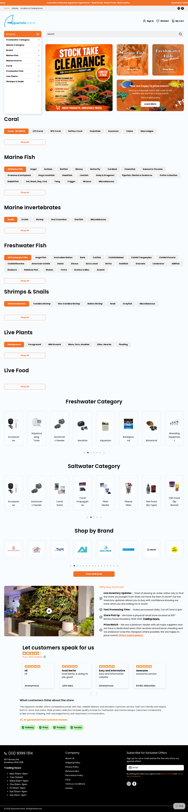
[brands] (13, 549)
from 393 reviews (32, 657)
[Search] (180, 34)
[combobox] (114, 34)
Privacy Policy (167, 774)
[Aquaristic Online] (20, 21)
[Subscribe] (180, 767)
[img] (95, 653)
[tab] (37, 131)
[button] (178, 21)
